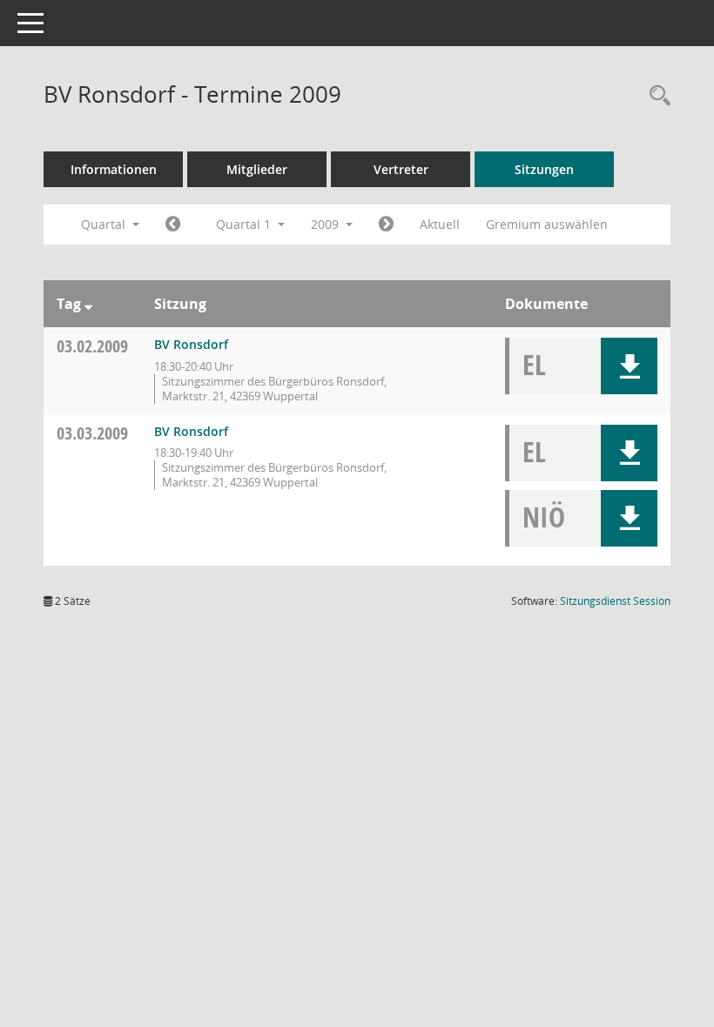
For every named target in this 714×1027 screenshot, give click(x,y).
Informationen (114, 169)
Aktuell (440, 224)
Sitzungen (544, 169)
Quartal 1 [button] (245, 224)
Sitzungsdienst (615, 601)
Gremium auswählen (547, 224)
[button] (629, 366)
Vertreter (401, 169)
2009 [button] (326, 224)
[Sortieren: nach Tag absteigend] (88, 303)
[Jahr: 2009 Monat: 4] (386, 224)
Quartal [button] (105, 224)
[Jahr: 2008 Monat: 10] (172, 224)
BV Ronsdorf (191, 344)
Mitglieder (256, 169)
